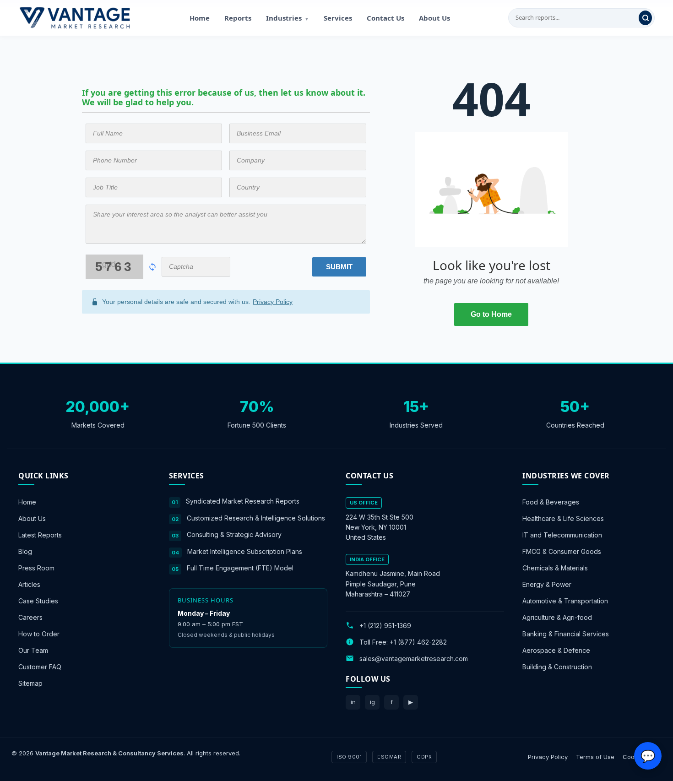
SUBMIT (339, 267)
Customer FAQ (39, 667)
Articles (29, 584)
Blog (25, 551)
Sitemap (30, 683)
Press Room (36, 568)
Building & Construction (557, 667)
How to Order (39, 634)
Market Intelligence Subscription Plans (244, 551)
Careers (30, 617)
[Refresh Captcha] (152, 266)
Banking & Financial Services (565, 634)
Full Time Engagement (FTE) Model (240, 568)
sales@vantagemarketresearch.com (413, 658)
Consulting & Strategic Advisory (234, 534)
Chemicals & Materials (555, 568)
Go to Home (491, 314)
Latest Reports (40, 535)
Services (338, 17)
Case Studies (38, 601)
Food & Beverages (550, 502)
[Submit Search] (645, 18)
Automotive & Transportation (565, 601)
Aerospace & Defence (556, 650)
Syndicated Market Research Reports (242, 501)
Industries (287, 17)
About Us (434, 17)
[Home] (74, 17)
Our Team (33, 650)
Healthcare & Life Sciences (563, 518)
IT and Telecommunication (562, 535)
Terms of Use (595, 756)
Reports (237, 17)
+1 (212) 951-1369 (385, 625)
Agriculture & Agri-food (557, 617)
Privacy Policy (273, 301)
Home (200, 17)
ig (372, 701)
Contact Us (385, 17)
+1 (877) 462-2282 (418, 641)
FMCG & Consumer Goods (561, 551)
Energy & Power (546, 584)
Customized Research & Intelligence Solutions (256, 517)
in (353, 701)
